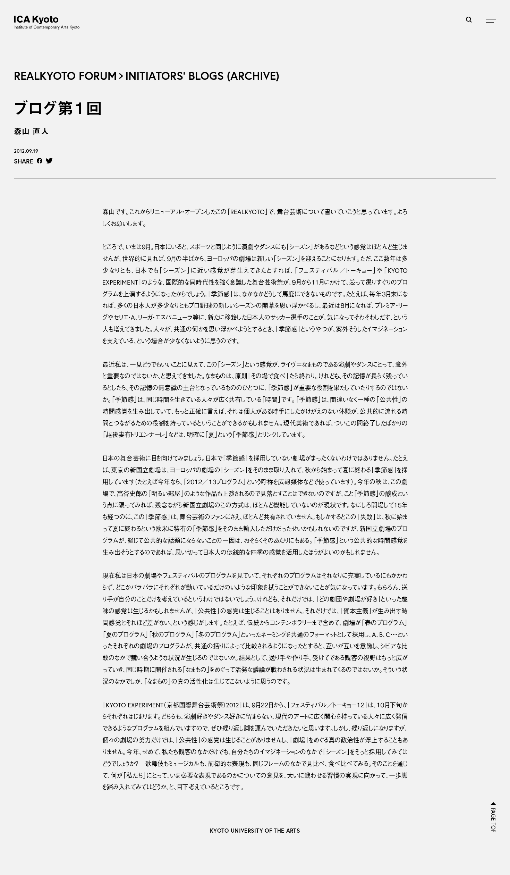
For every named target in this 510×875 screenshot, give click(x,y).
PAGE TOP (493, 820)
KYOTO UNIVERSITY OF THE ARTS (255, 830)
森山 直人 (31, 131)
